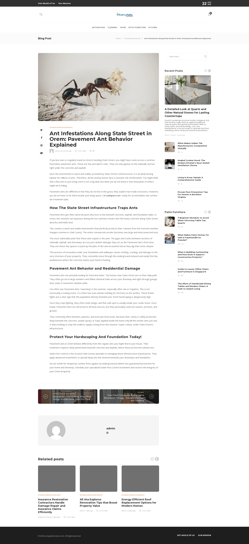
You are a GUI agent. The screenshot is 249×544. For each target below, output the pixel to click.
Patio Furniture (137, 27)
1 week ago (181, 135)
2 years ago (56, 517)
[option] (57, 491)
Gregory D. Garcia (44, 517)
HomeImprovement (132, 38)
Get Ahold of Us (46, 3)
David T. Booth (170, 135)
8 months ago (66, 151)
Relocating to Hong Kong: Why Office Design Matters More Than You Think (72, 398)
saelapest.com (113, 195)
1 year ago (89, 511)
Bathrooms (98, 27)
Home (123, 27)
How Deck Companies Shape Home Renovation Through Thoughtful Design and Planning (124, 398)
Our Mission (64, 3)
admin (57, 151)
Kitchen (152, 27)
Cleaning (112, 27)
